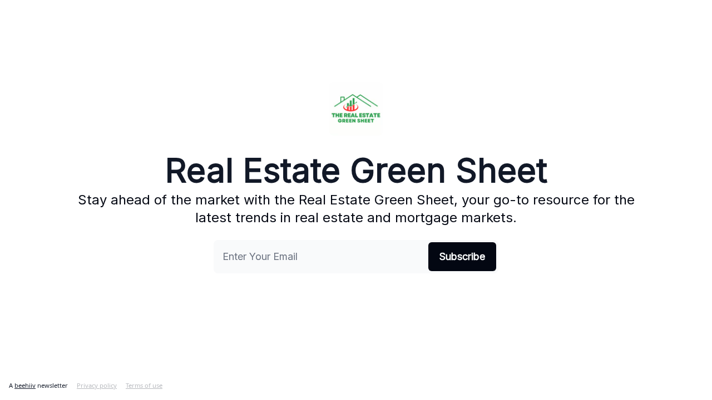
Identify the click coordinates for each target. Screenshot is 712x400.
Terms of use (144, 385)
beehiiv (25, 385)
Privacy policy (97, 385)
